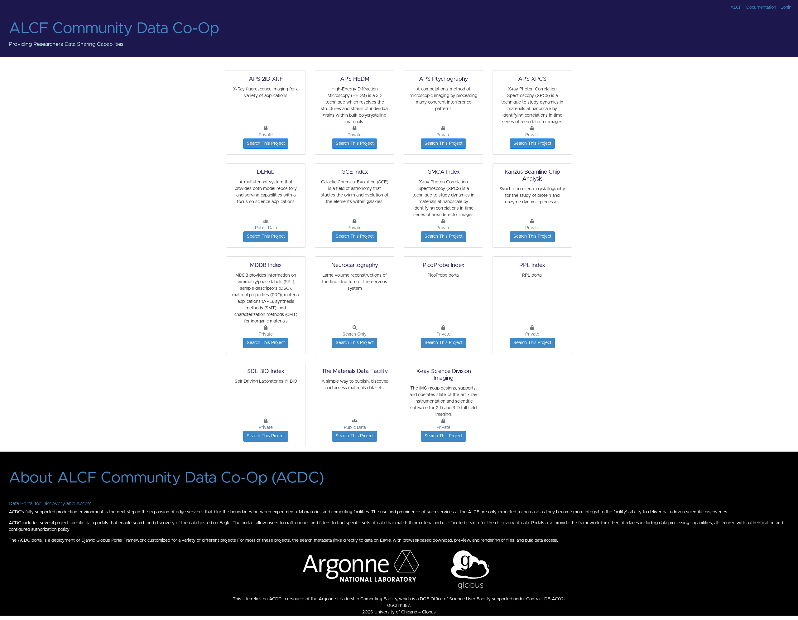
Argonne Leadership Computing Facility (358, 599)
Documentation (761, 7)
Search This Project (266, 143)
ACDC (275, 599)
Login (786, 7)
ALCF (736, 7)
